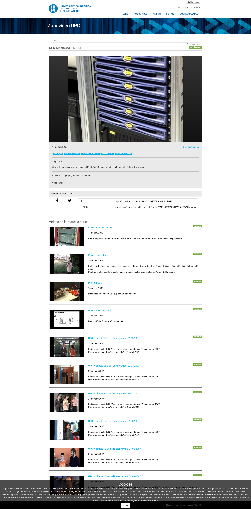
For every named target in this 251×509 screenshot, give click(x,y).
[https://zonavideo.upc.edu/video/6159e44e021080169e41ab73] (67, 374)
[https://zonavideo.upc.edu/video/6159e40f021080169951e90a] (67, 236)
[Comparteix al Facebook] (57, 201)
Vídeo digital (58, 154)
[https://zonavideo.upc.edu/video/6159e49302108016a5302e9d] (67, 457)
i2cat (60, 183)
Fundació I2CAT (107, 154)
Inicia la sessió (194, 2)
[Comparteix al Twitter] (70, 201)
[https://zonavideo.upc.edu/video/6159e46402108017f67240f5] (67, 402)
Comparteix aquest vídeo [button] (62, 193)
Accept (125, 505)
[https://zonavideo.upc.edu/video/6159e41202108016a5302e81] (67, 264)
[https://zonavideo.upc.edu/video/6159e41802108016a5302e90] (67, 319)
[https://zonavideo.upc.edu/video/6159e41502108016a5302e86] (67, 291)
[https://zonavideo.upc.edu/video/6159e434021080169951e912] (67, 347)
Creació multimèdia (72, 154)
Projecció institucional (123, 154)
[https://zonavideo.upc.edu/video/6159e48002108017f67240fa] (67, 430)
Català (195, 7)
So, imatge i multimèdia (90, 154)
